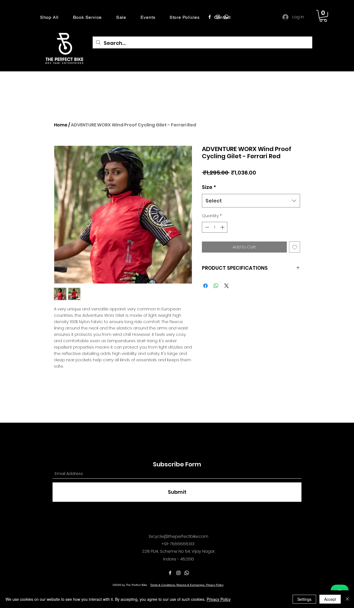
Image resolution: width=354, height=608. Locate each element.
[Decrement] (206, 227)
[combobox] (251, 201)
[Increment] (223, 227)
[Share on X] (226, 285)
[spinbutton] (214, 227)
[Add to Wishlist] (294, 247)
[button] (49, 17)
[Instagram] (218, 17)
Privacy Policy (219, 599)
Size (209, 187)
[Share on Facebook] (205, 285)
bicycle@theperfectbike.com (178, 536)
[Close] (347, 599)
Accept (330, 599)
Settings (304, 599)
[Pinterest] (226, 17)
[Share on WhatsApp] (216, 285)
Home (60, 125)
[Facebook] (209, 17)
